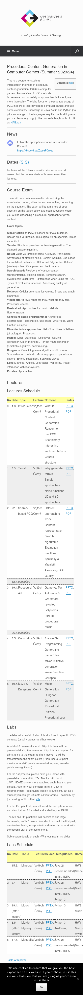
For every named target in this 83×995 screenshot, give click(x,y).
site (38, 799)
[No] (78, 979)
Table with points (17, 960)
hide (71, 82)
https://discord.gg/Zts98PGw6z (35, 150)
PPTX (69, 406)
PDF (68, 411)
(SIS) (24, 162)
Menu (15, 51)
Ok (41, 987)
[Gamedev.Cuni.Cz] (41, 18)
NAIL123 (16, 122)
